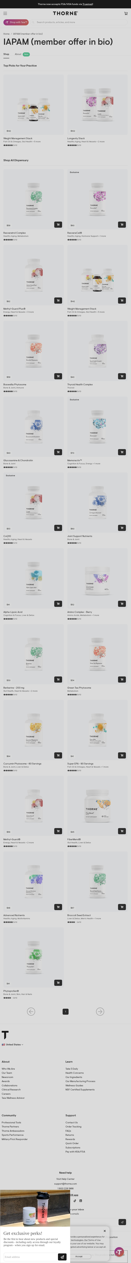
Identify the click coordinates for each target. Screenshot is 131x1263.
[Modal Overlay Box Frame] (35, 1226)
